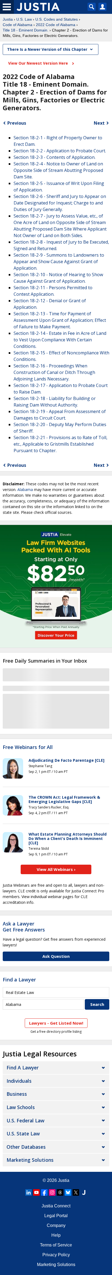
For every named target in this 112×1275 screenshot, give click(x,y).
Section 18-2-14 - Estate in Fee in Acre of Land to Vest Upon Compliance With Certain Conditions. (60, 339)
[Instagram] (52, 1192)
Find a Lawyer (19, 979)
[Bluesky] (68, 1192)
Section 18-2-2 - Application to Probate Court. (60, 151)
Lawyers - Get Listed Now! (56, 1023)
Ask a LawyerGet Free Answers (24, 926)
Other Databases (26, 1147)
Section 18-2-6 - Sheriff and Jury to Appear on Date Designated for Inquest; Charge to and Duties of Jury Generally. (60, 202)
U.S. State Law (23, 1133)
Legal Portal (56, 1215)
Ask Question (56, 956)
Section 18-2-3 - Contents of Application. (54, 157)
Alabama (25, 489)
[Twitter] (76, 1192)
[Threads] (60, 1192)
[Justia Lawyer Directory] (83, 1192)
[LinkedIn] (28, 1192)
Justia (8, 19)
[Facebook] (44, 1192)
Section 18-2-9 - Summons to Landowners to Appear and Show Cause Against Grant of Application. (59, 261)
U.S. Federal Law (25, 1120)
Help (56, 1235)
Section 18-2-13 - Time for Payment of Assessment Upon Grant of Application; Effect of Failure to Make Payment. (60, 320)
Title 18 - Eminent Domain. (25, 30)
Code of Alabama (17, 25)
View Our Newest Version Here (38, 63)
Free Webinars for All (28, 747)
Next (99, 123)
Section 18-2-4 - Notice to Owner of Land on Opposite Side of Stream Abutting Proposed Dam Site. (58, 170)
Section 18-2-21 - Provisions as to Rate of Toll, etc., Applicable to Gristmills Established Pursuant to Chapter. (60, 444)
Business (17, 1094)
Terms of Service (56, 1245)
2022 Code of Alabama (55, 25)
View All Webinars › (56, 869)
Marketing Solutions (30, 1160)
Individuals (19, 1081)
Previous (16, 123)
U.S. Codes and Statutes (56, 19)
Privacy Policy (56, 1254)
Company (56, 1225)
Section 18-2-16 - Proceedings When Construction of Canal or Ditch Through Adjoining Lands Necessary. (54, 372)
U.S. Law (24, 19)
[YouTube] (36, 1192)
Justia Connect (56, 1206)
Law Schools (21, 1107)
